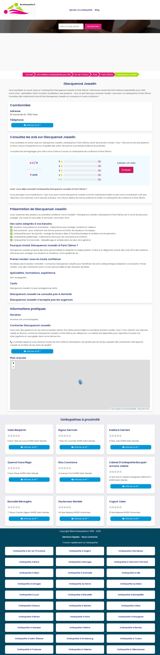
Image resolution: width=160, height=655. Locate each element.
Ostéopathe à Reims (80, 627)
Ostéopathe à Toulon (131, 638)
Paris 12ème (107, 74)
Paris (95, 74)
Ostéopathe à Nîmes (29, 616)
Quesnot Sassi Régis (20, 462)
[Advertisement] (80, 51)
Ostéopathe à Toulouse (29, 649)
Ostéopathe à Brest (29, 561)
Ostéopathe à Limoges (29, 583)
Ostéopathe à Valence (80, 649)
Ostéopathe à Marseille (80, 594)
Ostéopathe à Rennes (131, 627)
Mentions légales (71, 537)
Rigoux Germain (67, 430)
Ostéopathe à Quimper (29, 627)
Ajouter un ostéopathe (80, 9)
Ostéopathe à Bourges (80, 561)
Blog (97, 9)
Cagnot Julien (117, 501)
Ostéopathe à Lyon (29, 594)
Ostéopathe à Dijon (29, 572)
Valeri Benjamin (17, 430)
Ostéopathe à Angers (80, 551)
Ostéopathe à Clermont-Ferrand (131, 561)
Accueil (29, 74)
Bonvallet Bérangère (20, 501)
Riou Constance (67, 462)
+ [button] (13, 363)
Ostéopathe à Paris (80, 616)
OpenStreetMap (127, 409)
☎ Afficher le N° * (32, 125)
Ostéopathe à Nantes (80, 605)
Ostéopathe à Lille (131, 572)
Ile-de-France (82, 74)
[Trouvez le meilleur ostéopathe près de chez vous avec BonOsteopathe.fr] (19, 16)
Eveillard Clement (119, 430)
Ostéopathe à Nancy (29, 605)
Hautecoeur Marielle (70, 501)
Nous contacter (90, 537)
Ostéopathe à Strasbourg (80, 638)
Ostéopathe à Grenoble (80, 572)
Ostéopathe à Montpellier (131, 594)
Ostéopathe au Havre (80, 583)
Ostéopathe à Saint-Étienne (29, 638)
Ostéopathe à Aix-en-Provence (29, 551)
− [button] (13, 366)
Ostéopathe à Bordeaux (130, 551)
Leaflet (112, 409)
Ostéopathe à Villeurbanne (131, 649)
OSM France (145, 409)
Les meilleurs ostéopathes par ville (54, 74)
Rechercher (93, 26)
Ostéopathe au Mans (131, 583)
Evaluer (126, 170)
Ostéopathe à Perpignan (131, 616)
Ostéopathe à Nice (130, 605)
